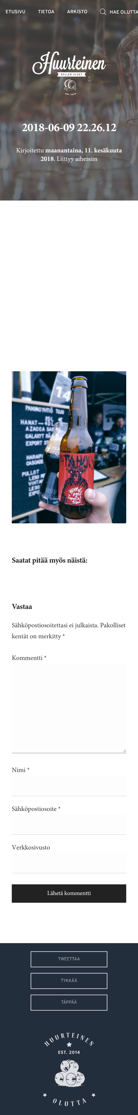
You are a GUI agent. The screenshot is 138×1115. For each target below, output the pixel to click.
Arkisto (77, 12)
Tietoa (46, 12)
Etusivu (15, 12)
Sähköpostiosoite (36, 809)
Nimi (21, 770)
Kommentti (29, 658)
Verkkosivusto (31, 847)
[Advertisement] (69, 280)
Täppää (69, 1002)
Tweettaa (69, 959)
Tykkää (69, 981)
